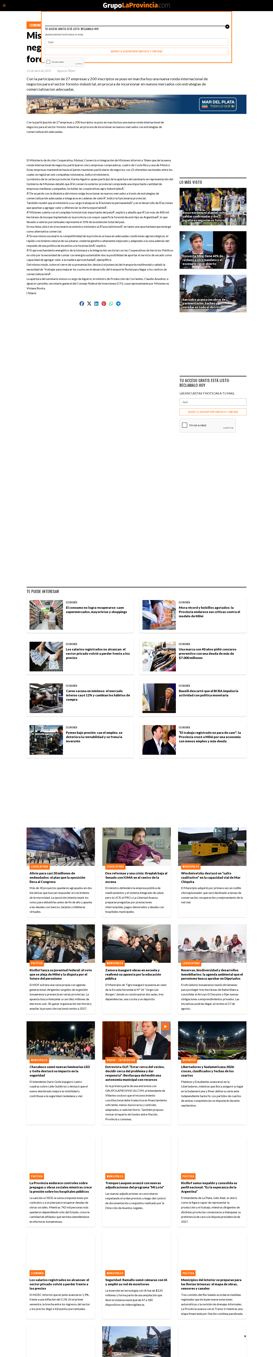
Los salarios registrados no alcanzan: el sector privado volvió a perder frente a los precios (98, 653)
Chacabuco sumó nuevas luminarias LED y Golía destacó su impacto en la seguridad (60, 1071)
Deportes (189, 1060)
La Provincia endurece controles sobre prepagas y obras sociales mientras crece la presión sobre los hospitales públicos (61, 1187)
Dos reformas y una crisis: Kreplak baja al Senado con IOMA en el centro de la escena (136, 877)
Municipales (191, 866)
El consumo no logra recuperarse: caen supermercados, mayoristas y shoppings (96, 610)
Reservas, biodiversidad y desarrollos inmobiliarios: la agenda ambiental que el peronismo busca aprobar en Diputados (212, 974)
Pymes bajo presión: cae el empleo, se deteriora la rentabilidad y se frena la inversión (94, 737)
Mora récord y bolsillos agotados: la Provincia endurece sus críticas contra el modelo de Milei (209, 612)
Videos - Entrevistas (121, 1060)
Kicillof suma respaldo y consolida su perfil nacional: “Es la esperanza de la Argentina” (209, 1187)
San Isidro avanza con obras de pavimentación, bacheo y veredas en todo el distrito (204, 303)
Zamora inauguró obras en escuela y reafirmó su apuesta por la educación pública (133, 974)
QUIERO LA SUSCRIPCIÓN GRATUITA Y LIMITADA (213, 412)
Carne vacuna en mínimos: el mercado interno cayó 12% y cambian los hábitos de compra (98, 695)
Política (37, 963)
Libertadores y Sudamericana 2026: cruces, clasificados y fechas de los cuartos (208, 1071)
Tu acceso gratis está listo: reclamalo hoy (205, 382)
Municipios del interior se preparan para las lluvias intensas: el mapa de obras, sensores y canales (211, 1284)
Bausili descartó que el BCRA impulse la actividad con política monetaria (208, 693)
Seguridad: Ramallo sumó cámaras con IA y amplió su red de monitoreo (136, 1282)
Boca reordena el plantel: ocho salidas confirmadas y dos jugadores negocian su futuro (204, 216)
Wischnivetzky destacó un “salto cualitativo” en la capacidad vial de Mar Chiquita (210, 877)
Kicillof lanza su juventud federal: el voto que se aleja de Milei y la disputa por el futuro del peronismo (61, 974)
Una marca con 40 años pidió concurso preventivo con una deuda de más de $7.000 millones (207, 653)
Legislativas (39, 866)
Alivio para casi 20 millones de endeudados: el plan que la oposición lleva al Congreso (57, 877)
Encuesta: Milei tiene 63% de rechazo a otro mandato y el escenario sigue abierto (203, 259)
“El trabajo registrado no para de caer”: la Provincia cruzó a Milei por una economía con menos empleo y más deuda (210, 737)
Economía (36, 25)
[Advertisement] (102, 142)
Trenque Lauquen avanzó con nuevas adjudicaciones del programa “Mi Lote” (134, 1185)
